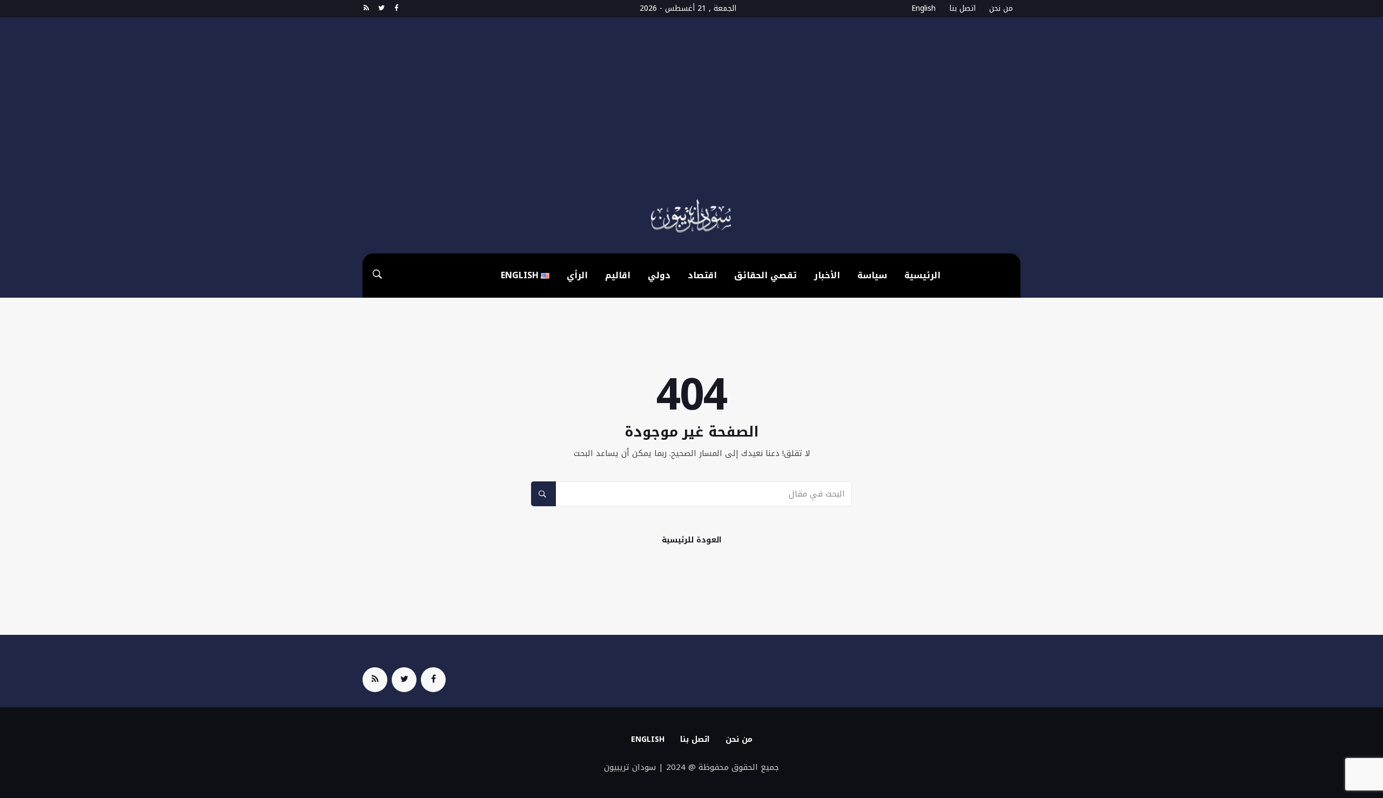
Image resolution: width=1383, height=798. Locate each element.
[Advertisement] (691, 114)
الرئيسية (922, 275)
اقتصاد (702, 275)
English (923, 8)
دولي (659, 275)
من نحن (1001, 8)
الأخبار (827, 275)
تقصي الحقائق (765, 275)
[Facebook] (396, 8)
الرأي (577, 275)
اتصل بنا (962, 8)
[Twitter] (381, 8)
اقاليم (617, 275)
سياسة (872, 275)
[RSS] (366, 8)
